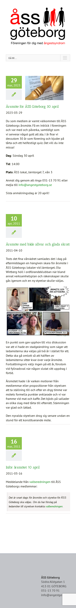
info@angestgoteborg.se (36, 185)
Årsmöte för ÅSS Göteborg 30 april (32, 106)
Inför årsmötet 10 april (23, 467)
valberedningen (39, 482)
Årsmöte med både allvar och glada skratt (38, 244)
